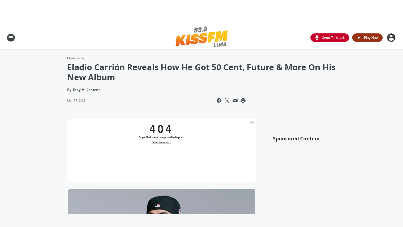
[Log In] (391, 37)
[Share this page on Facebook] (219, 100)
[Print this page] (243, 100)
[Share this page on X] (227, 100)
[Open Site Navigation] (11, 37)
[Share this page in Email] (235, 100)
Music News (75, 58)
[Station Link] (201, 37)
